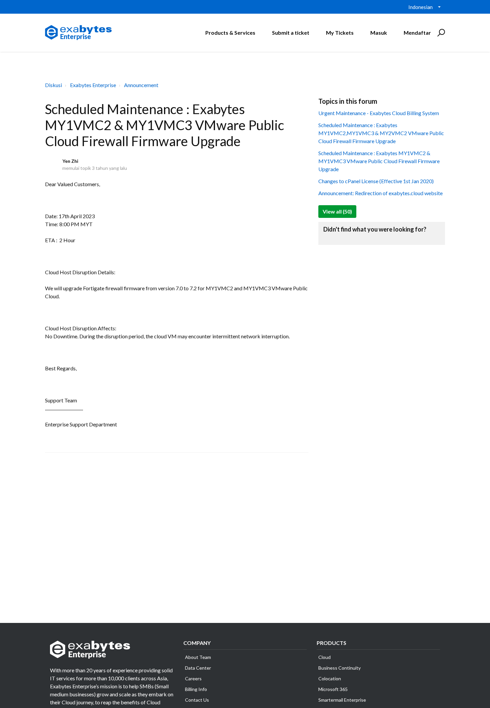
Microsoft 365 (333, 689)
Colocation (329, 678)
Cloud (324, 657)
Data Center (198, 668)
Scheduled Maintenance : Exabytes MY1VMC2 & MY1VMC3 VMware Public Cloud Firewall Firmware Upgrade (379, 161)
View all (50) (337, 211)
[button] (440, 32)
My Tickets (340, 32)
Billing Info (196, 689)
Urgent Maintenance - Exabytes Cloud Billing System (378, 113)
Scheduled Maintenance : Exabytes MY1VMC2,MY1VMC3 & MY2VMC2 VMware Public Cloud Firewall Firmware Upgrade (381, 133)
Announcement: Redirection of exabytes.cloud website (380, 193)
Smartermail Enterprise (342, 700)
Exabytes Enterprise (93, 85)
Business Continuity (339, 668)
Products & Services (230, 32)
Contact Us (197, 700)
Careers (193, 678)
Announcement (141, 85)
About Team (198, 657)
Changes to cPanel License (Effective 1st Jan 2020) (376, 181)
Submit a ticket (290, 32)
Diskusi (53, 85)
